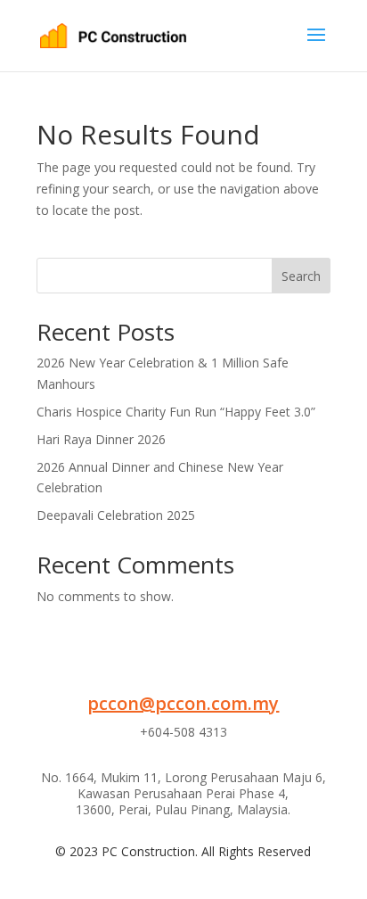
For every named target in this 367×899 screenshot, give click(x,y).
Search (301, 276)
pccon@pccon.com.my (183, 703)
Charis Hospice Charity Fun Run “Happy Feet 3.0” (176, 411)
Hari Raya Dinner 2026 (101, 439)
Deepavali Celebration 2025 (116, 515)
